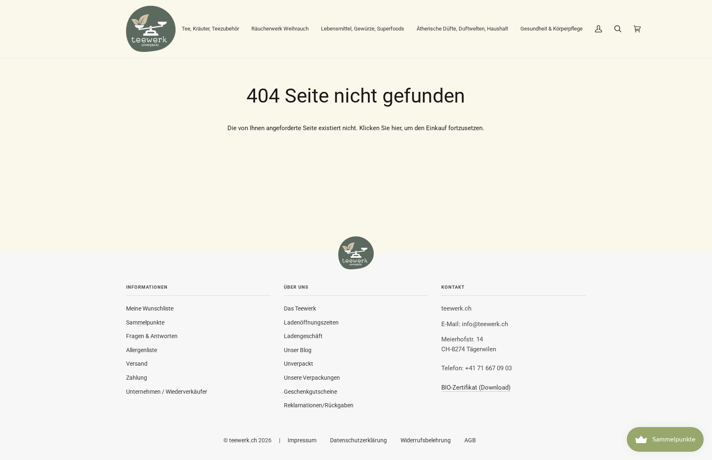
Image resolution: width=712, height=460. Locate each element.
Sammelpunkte (145, 322)
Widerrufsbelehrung (425, 440)
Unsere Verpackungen (312, 377)
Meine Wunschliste (149, 308)
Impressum (302, 440)
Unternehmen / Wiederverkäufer (166, 391)
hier (396, 128)
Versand (137, 363)
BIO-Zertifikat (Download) (476, 387)
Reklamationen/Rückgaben (319, 405)
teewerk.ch (243, 440)
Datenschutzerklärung (358, 440)
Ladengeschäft (303, 336)
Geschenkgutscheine (310, 391)
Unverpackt (298, 363)
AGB (470, 440)
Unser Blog (298, 350)
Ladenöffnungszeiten (311, 322)
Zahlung (136, 377)
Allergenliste (141, 350)
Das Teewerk (300, 308)
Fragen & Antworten (152, 336)
